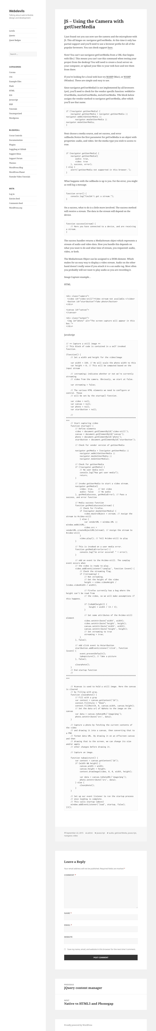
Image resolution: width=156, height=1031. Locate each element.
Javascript (13, 100)
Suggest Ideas (15, 154)
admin (90, 833)
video (75, 835)
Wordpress (14, 118)
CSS (10, 77)
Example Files (15, 81)
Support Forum (15, 158)
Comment (70, 875)
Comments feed (16, 203)
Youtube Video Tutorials (19, 176)
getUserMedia (121, 833)
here (110, 47)
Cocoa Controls (15, 135)
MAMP (109, 76)
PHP (11, 104)
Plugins (12, 144)
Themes (12, 163)
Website (68, 937)
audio (111, 833)
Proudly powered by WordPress (78, 1025)
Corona (12, 72)
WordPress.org (15, 208)
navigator (68, 835)
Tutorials (13, 109)
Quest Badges (15, 40)
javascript (132, 833)
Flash (11, 86)
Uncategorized (15, 113)
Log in (12, 194)
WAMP (127, 76)
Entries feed (14, 198)
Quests (12, 35)
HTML (12, 90)
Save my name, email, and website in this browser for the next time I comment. (101, 949)
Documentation (16, 140)
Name (68, 913)
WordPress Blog (16, 167)
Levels (12, 31)
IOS (10, 95)
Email (68, 925)
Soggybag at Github (17, 149)
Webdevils (16, 11)
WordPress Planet (17, 172)
